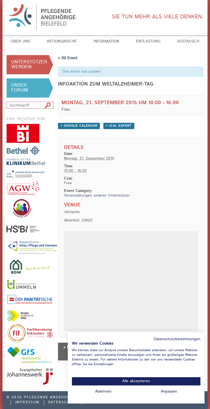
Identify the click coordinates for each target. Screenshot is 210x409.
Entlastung (148, 41)
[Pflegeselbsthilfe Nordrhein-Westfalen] (23, 316)
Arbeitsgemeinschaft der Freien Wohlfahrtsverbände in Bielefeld (23, 188)
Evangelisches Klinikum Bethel (30, 168)
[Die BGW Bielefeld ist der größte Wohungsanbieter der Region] (30, 266)
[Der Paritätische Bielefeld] (30, 299)
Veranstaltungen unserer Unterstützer (97, 195)
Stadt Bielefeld (23, 133)
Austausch (188, 41)
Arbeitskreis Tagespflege (30, 208)
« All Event (68, 58)
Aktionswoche (62, 41)
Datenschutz (63, 402)
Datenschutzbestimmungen (177, 339)
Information (106, 41)
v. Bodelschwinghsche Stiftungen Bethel (23, 150)
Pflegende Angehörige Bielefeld (45, 17)
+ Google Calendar (78, 125)
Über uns (20, 41)
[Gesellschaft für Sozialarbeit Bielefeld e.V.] (30, 355)
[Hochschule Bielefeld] (23, 229)
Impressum (27, 402)
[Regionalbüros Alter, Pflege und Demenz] (33, 247)
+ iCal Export (119, 125)
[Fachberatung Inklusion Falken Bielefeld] (30, 333)
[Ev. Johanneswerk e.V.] (30, 376)
